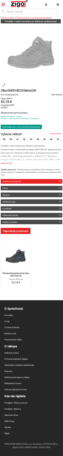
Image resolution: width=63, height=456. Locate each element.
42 (24, 139)
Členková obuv (23, 17)
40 (11, 139)
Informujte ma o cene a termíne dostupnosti (21, 127)
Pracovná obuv (7, 17)
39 (4, 139)
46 (51, 139)
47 (58, 139)
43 (31, 139)
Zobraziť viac (7, 163)
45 (44, 139)
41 (17, 139)
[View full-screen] (4, 85)
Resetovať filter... (56, 133)
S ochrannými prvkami (42, 17)
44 (38, 139)
